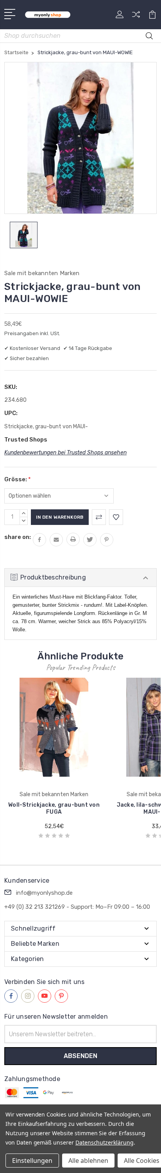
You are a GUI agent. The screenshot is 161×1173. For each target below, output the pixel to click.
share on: (17, 537)
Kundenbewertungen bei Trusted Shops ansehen (65, 452)
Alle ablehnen (88, 1160)
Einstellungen (32, 1160)
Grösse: (17, 479)
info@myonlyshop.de (44, 892)
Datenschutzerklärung (104, 1142)
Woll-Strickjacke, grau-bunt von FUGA (54, 808)
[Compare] (136, 17)
